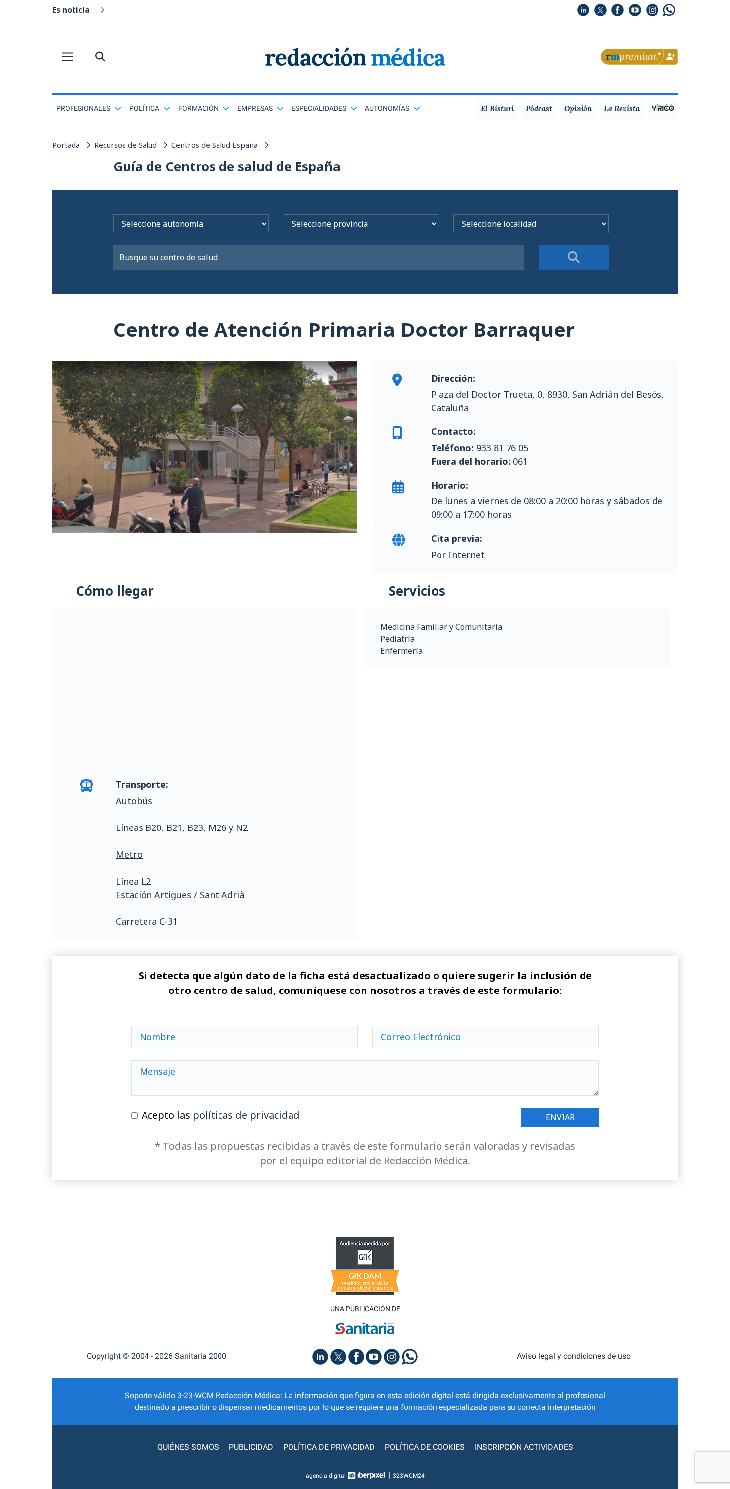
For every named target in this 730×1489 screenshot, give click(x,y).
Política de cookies (425, 1447)
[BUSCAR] (574, 257)
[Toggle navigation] (67, 56)
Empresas (255, 108)
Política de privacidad (329, 1447)
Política (144, 108)
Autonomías (387, 108)
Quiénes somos (188, 1447)
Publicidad (251, 1447)
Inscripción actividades (524, 1447)
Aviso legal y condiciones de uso (574, 1356)
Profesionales (83, 108)
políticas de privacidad (246, 1115)
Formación (198, 108)
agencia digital (326, 1475)
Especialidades (319, 108)
